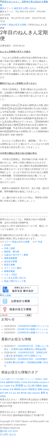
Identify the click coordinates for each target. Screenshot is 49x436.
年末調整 (7, 386)
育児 (10, 393)
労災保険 (24, 382)
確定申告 (24, 389)
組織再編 (46, 389)
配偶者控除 (36, 393)
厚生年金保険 (33, 382)
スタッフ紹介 (10, 274)
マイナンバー (29, 379)
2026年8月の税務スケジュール (33, 326)
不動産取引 (38, 379)
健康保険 (10, 382)
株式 (25, 386)
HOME (7, 245)
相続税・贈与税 (11, 251)
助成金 (17, 382)
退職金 (29, 393)
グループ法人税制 (17, 379)
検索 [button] (28, 315)
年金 (40, 241)
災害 (11, 389)
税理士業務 (9, 264)
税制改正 (32, 389)
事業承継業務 (10, 258)
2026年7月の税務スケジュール (32, 329)
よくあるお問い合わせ (15, 277)
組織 (40, 389)
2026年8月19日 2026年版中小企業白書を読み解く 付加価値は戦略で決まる (26, 362)
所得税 (19, 385)
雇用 (43, 392)
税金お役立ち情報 (21, 241)
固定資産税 (43, 382)
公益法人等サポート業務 (16, 254)
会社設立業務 (10, 261)
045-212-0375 (10, 431)
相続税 (17, 389)
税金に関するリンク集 (15, 281)
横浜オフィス (6, 8)
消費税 (38, 385)
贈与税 (24, 393)
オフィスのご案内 (13, 268)
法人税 (30, 385)
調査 (18, 393)
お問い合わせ (29, 8)
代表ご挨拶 (9, 248)
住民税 (2, 382)
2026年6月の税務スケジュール (33, 332)
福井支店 (17, 8)
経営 (2, 393)
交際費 (45, 379)
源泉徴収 (5, 389)
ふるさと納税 (5, 379)
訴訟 (14, 393)
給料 (6, 393)
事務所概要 (9, 271)
